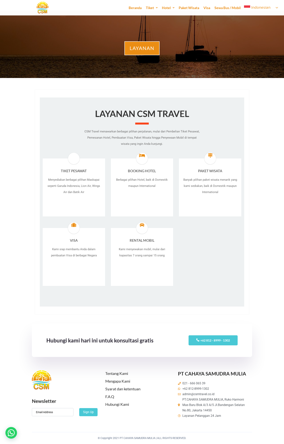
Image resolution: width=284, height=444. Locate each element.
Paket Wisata (189, 8)
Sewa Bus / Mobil (227, 8)
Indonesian (260, 7)
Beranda (135, 8)
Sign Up (88, 412)
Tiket (150, 8)
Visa (206, 8)
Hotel (166, 8)
